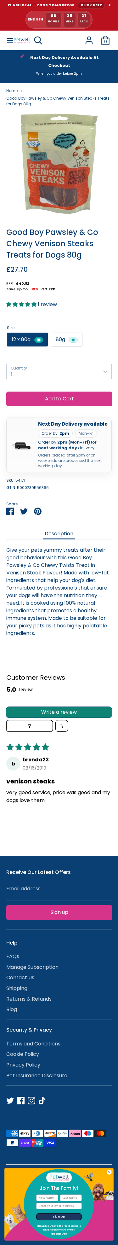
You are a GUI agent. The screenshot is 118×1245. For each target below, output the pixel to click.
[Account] (89, 37)
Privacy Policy (23, 1064)
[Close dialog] (109, 1172)
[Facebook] (21, 1100)
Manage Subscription (32, 967)
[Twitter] (10, 1100)
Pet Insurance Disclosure (36, 1075)
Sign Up (59, 1217)
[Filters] (29, 726)
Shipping (16, 988)
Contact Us (20, 977)
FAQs (12, 956)
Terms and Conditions (33, 1043)
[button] (22, 304)
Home (12, 90)
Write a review (59, 712)
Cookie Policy (22, 1054)
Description (59, 533)
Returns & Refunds (29, 999)
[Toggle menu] (7, 40)
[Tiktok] (42, 1100)
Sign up (59, 912)
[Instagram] (31, 1100)
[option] (59, 66)
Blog (11, 1009)
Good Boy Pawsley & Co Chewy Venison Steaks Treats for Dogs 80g (58, 101)
